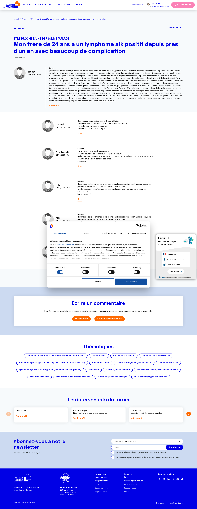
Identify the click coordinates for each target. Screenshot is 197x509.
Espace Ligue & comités (133, 481)
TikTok (182, 479)
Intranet (127, 491)
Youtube (177, 479)
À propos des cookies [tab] (137, 233)
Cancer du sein (99, 356)
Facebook (159, 479)
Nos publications (101, 481)
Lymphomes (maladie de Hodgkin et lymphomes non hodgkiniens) (50, 370)
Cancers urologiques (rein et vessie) (134, 363)
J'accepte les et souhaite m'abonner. (141, 452)
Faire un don (185, 5)
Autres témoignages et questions (150, 377)
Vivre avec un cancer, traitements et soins (157, 370)
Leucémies (93, 370)
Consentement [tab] (60, 234)
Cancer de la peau (100, 363)
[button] (188, 413)
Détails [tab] (85, 233)
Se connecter (174, 28)
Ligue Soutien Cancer (23, 490)
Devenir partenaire (102, 488)
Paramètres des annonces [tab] (111, 233)
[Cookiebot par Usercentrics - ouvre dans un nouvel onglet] (137, 226)
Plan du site (160, 503)
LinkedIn (168, 479)
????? (32, 19)
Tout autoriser (131, 281)
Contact (98, 484)
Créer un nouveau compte (109, 319)
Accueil (16, 19)
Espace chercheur (131, 484)
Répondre (54, 106)
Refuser (98, 281)
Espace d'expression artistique (112, 377)
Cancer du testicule (168, 363)
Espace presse (130, 488)
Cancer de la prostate (124, 356)
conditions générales (137, 452)
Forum (79, 5)
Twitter (164, 479)
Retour (21, 28)
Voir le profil (21, 416)
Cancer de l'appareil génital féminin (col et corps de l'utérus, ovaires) (52, 363)
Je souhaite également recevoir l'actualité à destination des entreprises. (148, 457)
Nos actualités (101, 477)
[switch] (85, 272)
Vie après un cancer (39, 377)
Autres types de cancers (118, 370)
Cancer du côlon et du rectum (156, 356)
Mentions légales (176, 503)
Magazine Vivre (101, 491)
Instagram (173, 479)
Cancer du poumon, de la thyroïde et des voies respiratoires (56, 356)
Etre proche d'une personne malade (41, 38)
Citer (80, 134)
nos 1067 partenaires (65, 245)
